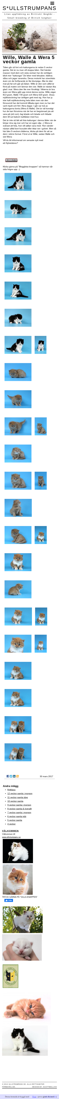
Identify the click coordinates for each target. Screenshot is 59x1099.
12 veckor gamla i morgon (19, 793)
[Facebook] (8, 776)
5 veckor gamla (14, 820)
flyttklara (11, 789)
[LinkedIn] (14, 776)
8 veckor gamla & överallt (19, 808)
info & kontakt (50, 1097)
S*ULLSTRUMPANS (29, 8)
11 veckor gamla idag (17, 797)
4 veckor (11, 824)
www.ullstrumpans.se (11, 837)
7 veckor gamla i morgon (19, 812)
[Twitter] (11, 776)
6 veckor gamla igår (16, 816)
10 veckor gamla (15, 801)
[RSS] (17, 776)
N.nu (34, 1097)
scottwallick (50, 1087)
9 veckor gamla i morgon (19, 805)
